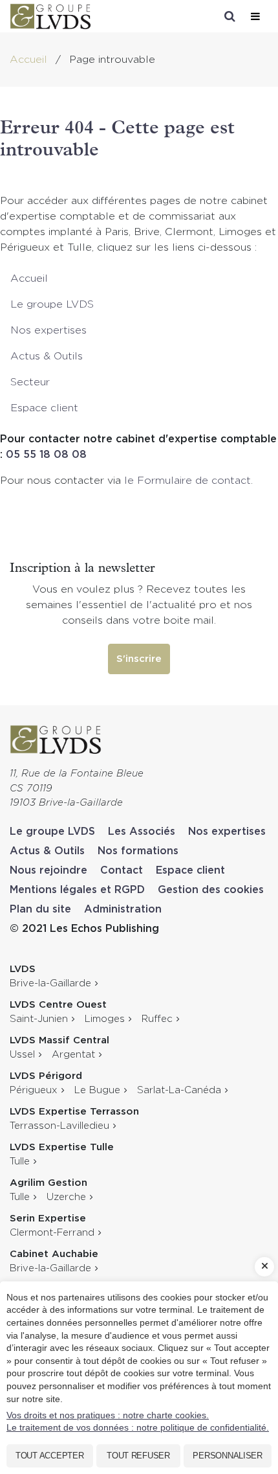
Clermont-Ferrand (52, 1233)
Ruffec (157, 1019)
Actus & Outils (46, 356)
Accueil (29, 278)
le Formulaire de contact (187, 480)
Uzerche (66, 1197)
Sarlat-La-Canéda (179, 1090)
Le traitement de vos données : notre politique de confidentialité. (137, 1427)
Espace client (44, 408)
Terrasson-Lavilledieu (59, 1126)
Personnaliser (227, 1455)
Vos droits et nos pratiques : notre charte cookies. (107, 1415)
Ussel (22, 1055)
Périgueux (34, 1090)
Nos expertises (48, 330)
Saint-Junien (39, 1019)
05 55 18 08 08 (46, 454)
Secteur (30, 382)
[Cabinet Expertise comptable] (56, 732)
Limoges (105, 1019)
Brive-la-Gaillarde (50, 983)
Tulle (20, 1161)
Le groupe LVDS (52, 304)
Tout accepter (50, 1455)
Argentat (73, 1055)
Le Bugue (97, 1090)
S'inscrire (139, 659)
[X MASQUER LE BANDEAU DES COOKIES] (264, 1266)
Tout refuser (138, 1455)
